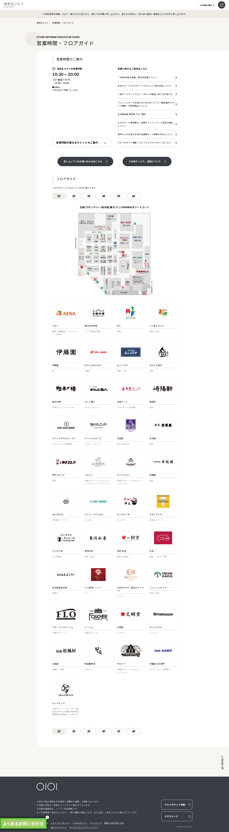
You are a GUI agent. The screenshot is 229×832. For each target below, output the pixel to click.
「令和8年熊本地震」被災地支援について (137, 77)
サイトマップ (96, 823)
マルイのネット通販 (175, 804)
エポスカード (171, 816)
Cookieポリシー (80, 823)
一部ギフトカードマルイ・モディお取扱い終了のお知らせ (145, 94)
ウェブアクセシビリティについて (83, 827)
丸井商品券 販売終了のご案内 (132, 114)
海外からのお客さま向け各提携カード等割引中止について (145, 134)
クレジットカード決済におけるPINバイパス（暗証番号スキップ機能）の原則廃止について (146, 104)
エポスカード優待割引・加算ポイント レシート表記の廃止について (146, 124)
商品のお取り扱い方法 (114, 823)
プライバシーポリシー (60, 823)
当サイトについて (59, 827)
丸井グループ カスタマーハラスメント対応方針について (144, 85)
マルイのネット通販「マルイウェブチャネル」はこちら (144, 142)
